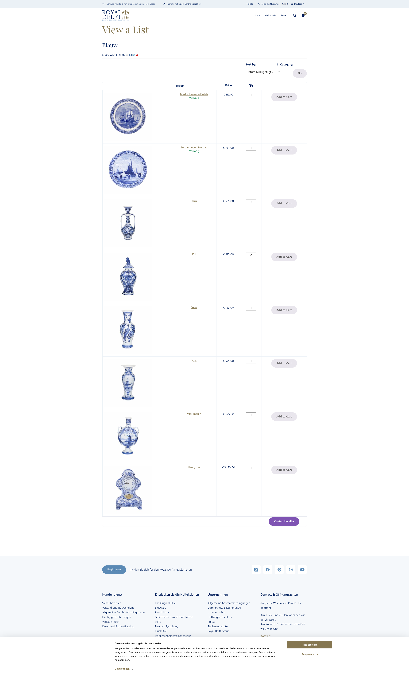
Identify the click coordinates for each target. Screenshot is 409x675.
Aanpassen (307, 654)
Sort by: (251, 64)
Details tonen (122, 668)
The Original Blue (165, 603)
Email (127, 55)
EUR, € (285, 4)
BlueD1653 (161, 631)
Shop (257, 15)
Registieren (114, 570)
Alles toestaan (309, 644)
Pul (194, 254)
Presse (211, 622)
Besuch (284, 15)
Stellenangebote (218, 626)
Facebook (130, 55)
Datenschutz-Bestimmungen (225, 608)
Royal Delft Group (218, 631)
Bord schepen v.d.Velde (194, 94)
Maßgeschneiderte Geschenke (173, 636)
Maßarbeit (270, 15)
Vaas (194, 201)
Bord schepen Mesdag (194, 148)
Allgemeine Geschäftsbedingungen (123, 613)
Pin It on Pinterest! (137, 55)
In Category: (285, 64)
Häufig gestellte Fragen (116, 617)
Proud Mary (162, 613)
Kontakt (265, 636)
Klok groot (194, 467)
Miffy (158, 622)
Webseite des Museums (268, 4)
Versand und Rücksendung (118, 608)
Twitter (133, 55)
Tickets (250, 4)
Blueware (160, 608)
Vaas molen (194, 414)
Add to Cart (284, 97)
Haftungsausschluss (220, 617)
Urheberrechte (216, 613)
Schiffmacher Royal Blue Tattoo (174, 617)
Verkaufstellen (110, 622)
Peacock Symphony (166, 626)
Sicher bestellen (111, 603)
